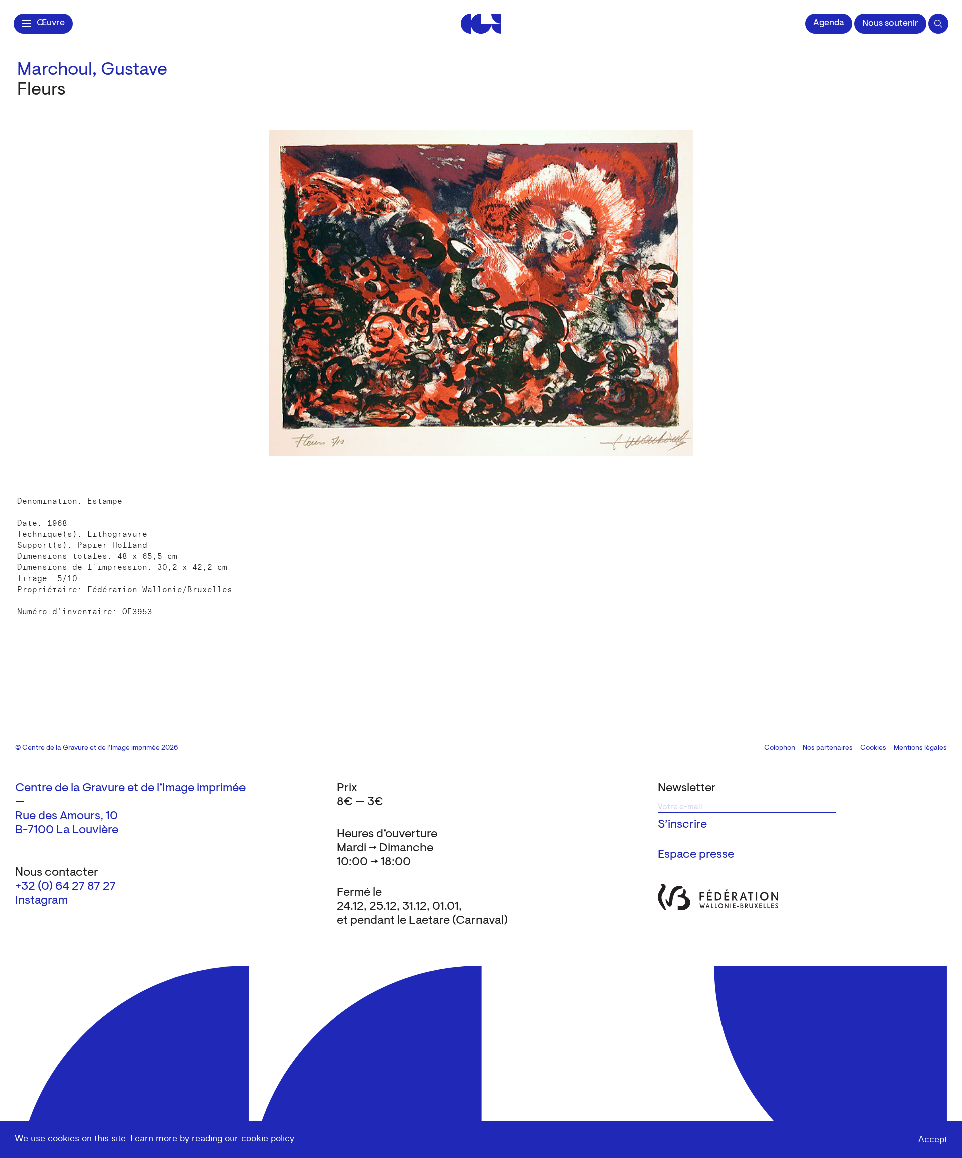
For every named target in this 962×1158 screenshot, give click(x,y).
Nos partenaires (828, 748)
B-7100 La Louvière (66, 830)
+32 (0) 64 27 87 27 (65, 887)
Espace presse (696, 855)
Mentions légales (920, 748)
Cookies (873, 748)
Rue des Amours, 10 (66, 816)
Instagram (41, 901)
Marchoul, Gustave (92, 70)
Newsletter (687, 788)
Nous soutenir (890, 23)
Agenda (828, 23)
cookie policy (267, 1138)
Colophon (779, 748)
